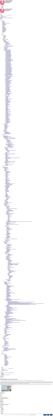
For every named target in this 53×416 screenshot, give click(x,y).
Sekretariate (3, 23)
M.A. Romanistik (3, 30)
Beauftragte (3, 22)
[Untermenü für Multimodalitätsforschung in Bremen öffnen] (13, 142)
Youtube (2, 412)
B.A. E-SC (3, 25)
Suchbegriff (2, 368)
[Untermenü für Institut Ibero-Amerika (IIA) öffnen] (9, 154)
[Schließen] (2, 135)
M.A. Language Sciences (7, 362)
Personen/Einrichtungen (4, 369)
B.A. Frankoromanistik (4, 29)
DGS (1, 410)
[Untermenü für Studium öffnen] (6, 243)
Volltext (1, 15)
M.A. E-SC (6, 359)
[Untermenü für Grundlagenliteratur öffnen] (9, 306)
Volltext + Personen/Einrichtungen (5, 370)
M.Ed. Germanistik (6, 361)
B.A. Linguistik (3, 28)
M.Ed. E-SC (3, 26)
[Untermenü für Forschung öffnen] (6, 239)
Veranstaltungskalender (4, 24)
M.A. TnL (5, 365)
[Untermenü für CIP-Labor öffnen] (5, 131)
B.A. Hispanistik (6, 363)
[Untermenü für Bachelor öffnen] (7, 226)
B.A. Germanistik (6, 360)
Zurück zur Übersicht (2, 392)
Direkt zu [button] (2, 353)
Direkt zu (2, 20)
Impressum (2, 408)
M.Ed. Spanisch (3, 31)
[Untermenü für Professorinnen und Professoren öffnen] (10, 50)
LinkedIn (2, 413)
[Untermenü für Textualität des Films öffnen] (10, 140)
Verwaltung (3, 21)
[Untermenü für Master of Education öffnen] (9, 234)
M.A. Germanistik (4, 27)
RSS (0, 393)
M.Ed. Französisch (6, 364)
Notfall (2, 409)
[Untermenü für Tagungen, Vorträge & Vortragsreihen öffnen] (12, 144)
